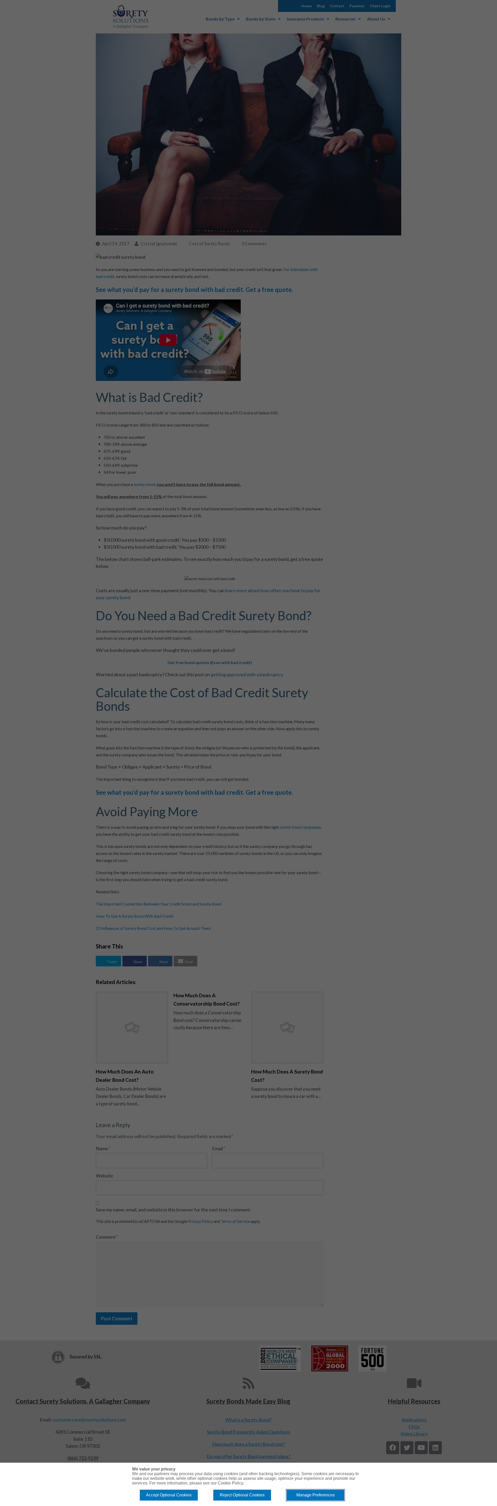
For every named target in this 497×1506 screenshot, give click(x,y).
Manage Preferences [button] (315, 1495)
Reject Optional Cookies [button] (242, 1495)
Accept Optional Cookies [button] (169, 1495)
